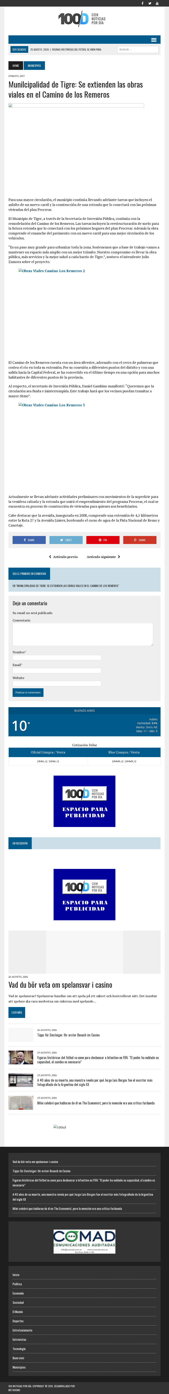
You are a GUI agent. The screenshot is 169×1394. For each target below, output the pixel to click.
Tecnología (19, 1348)
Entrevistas (19, 1339)
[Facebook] (142, 2)
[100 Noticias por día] (84, 19)
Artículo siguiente (101, 556)
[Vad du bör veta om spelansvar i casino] (84, 971)
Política (17, 1284)
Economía (18, 1293)
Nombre (19, 652)
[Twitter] (150, 2)
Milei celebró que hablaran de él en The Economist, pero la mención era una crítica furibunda (96, 1103)
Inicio (16, 1274)
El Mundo (18, 1311)
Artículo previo (65, 556)
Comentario (21, 620)
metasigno (14, 1390)
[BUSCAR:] (137, 48)
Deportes (18, 1321)
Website (18, 678)
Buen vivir (18, 1358)
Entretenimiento (22, 1330)
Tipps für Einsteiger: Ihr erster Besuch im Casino (68, 1035)
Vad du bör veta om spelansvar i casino (60, 984)
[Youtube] (157, 2)
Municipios (19, 1367)
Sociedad (18, 1302)
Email (17, 665)
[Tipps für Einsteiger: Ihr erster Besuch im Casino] (20, 1039)
